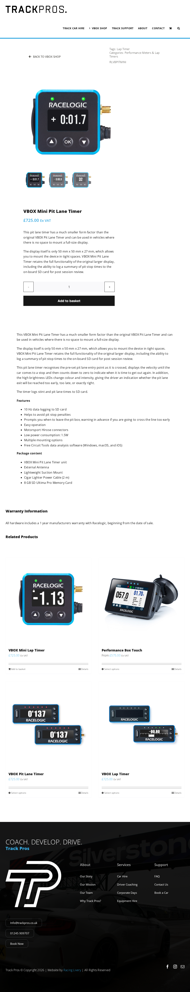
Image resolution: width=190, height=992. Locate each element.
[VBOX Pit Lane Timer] (48, 724)
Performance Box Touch (122, 650)
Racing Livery (72, 970)
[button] (178, 28)
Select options (111, 669)
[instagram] (175, 967)
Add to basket (69, 301)
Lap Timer (123, 49)
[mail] (182, 967)
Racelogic (99, 523)
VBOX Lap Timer (115, 774)
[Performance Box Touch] (141, 600)
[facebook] (167, 967)
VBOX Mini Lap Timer (27, 650)
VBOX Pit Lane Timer (26, 774)
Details (84, 669)
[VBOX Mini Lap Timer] (48, 600)
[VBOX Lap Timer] (141, 724)
